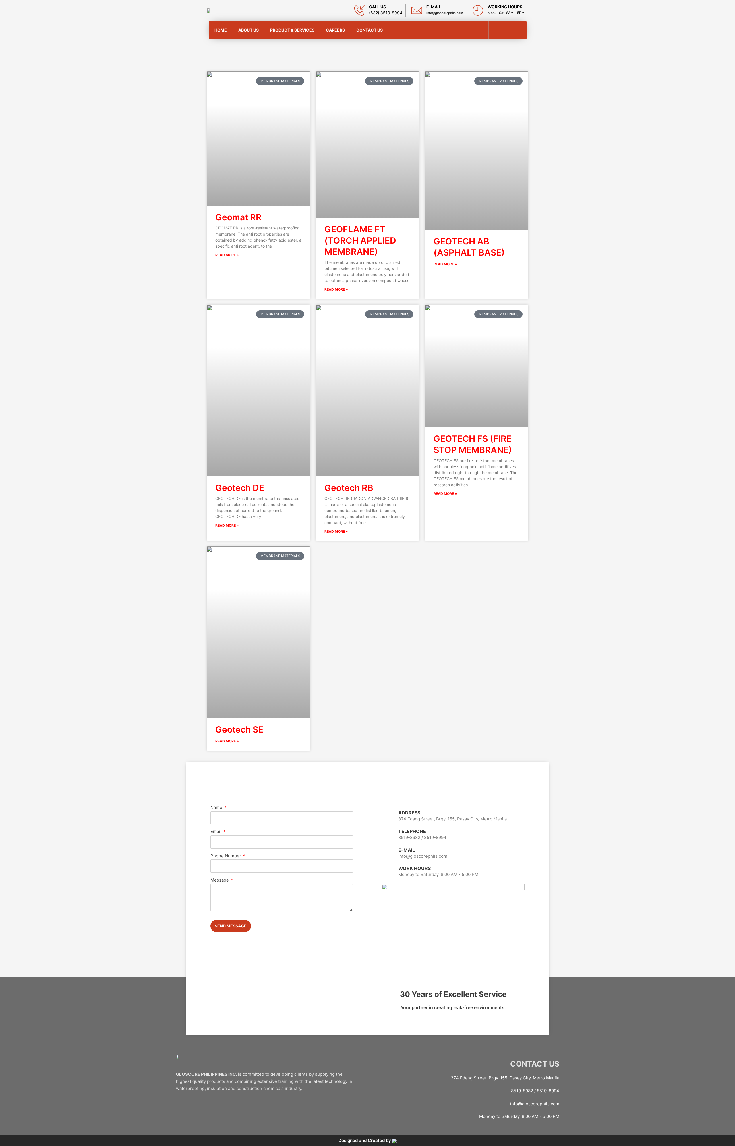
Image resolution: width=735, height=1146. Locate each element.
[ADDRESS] (388, 816)
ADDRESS (409, 813)
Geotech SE (239, 729)
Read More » (227, 255)
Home (220, 30)
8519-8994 (435, 837)
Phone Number (226, 856)
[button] (516, 30)
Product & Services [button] (292, 30)
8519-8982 (409, 837)
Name (216, 807)
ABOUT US (248, 30)
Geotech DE (239, 487)
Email (216, 831)
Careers (335, 30)
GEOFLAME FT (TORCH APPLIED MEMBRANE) (360, 240)
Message (220, 880)
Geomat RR (238, 217)
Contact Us (369, 30)
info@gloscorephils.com (534, 1103)
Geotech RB (348, 487)
